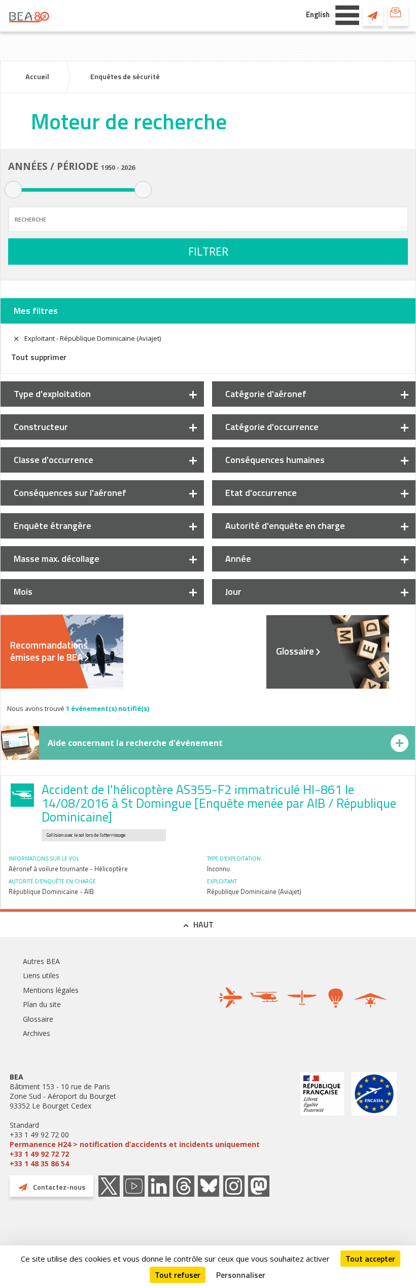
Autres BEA (41, 961)
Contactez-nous (373, 15)
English (318, 14)
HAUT (203, 924)
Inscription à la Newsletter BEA (398, 15)
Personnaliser (240, 1275)
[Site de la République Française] (322, 1120)
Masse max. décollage (56, 558)
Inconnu (218, 869)
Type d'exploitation (52, 393)
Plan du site (42, 1004)
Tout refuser (177, 1275)
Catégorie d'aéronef (265, 393)
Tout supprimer (38, 357)
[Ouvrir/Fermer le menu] (347, 14)
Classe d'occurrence (53, 459)
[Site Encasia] (374, 1120)
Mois (23, 591)
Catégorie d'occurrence (272, 426)
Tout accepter (370, 1259)
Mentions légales (51, 990)
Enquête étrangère (52, 525)
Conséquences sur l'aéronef (70, 492)
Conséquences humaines (275, 459)
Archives (36, 1033)
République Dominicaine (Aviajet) (254, 891)
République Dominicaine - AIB (51, 891)
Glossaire (295, 651)
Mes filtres (36, 310)
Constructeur (41, 426)
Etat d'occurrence (261, 492)
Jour (233, 591)
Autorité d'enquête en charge (285, 525)
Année (238, 558)
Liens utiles (41, 975)
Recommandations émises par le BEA (49, 651)
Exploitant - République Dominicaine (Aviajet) (92, 338)
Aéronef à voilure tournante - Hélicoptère (68, 869)
